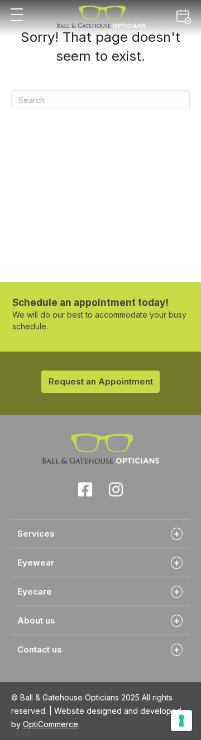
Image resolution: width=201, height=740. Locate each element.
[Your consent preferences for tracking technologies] (181, 720)
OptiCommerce (50, 724)
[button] (17, 15)
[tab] (100, 533)
